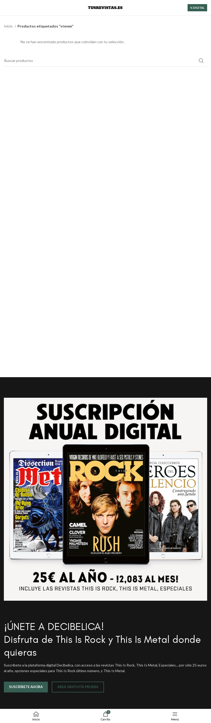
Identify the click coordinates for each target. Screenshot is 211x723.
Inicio (8, 26)
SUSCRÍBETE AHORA (26, 687)
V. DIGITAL (197, 7)
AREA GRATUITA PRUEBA (77, 687)
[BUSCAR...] (201, 61)
